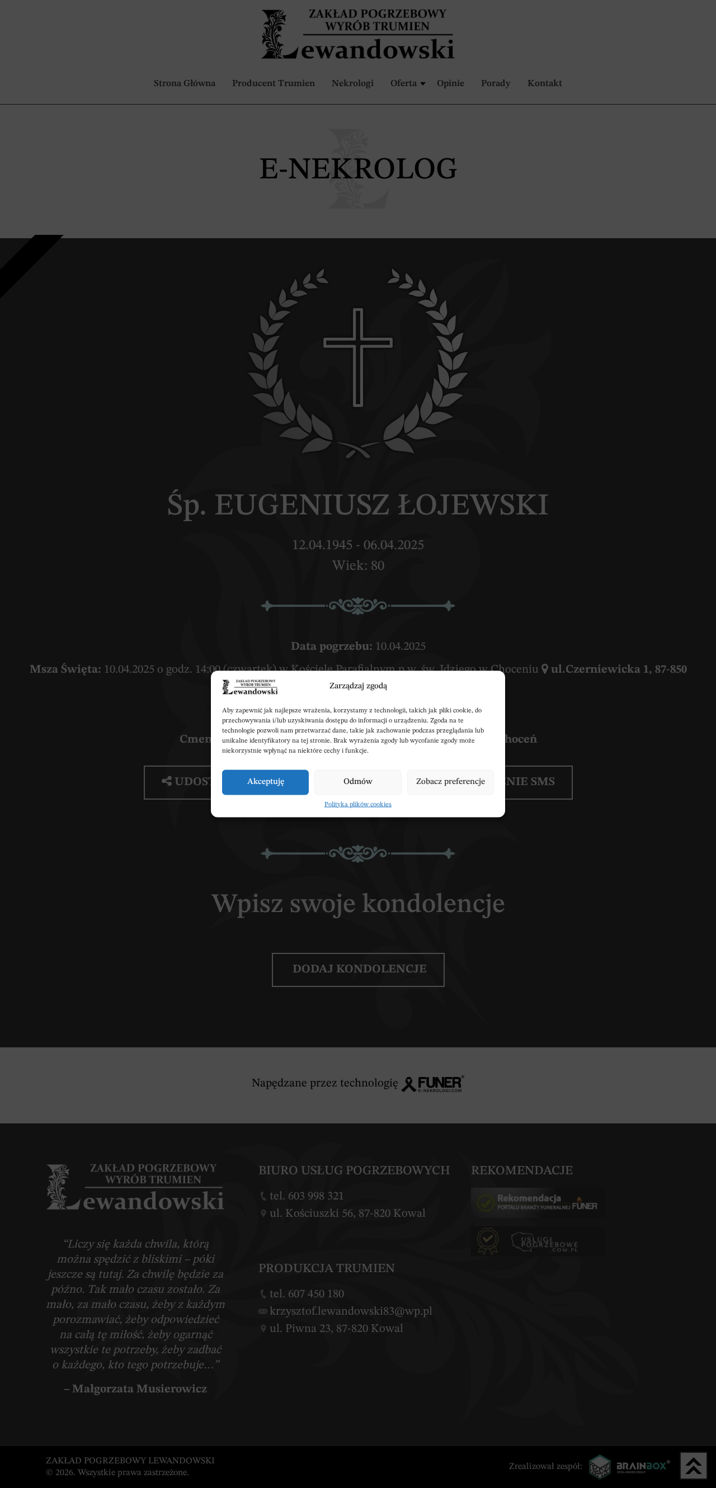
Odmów (358, 782)
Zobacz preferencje (450, 782)
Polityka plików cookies (358, 804)
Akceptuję (265, 782)
